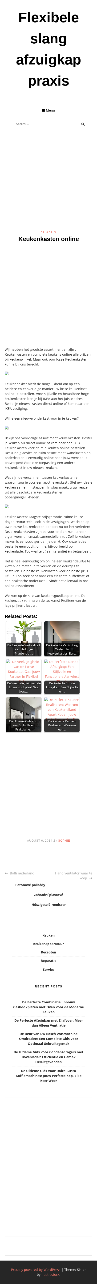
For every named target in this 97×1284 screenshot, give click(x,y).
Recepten (48, 952)
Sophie (64, 840)
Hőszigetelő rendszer (49, 904)
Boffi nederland (22, 873)
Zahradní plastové (48, 894)
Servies (48, 969)
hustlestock (50, 1274)
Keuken (48, 232)
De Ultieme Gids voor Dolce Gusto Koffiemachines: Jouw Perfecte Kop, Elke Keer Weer (48, 1076)
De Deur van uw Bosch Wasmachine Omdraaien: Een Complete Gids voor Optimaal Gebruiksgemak (48, 1039)
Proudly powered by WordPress (36, 1269)
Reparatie (48, 960)
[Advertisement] (48, 179)
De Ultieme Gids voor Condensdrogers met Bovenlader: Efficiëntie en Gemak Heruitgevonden (48, 1057)
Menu (50, 110)
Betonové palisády (30, 885)
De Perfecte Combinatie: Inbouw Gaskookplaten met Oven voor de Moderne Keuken (48, 1007)
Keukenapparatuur (48, 943)
